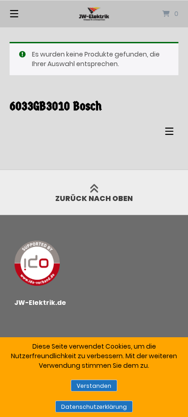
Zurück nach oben (94, 198)
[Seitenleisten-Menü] (171, 133)
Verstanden (94, 386)
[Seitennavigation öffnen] (26, 13)
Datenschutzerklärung (94, 407)
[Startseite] (94, 13)
